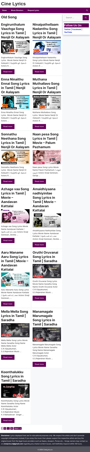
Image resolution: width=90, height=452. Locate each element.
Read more (7, 72)
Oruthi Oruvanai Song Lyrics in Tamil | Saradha (45, 256)
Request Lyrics (33, 10)
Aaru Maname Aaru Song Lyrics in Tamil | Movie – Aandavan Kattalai (14, 260)
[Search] (86, 17)
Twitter (67, 29)
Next (17, 428)
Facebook (76, 29)
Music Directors (17, 10)
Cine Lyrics (13, 3)
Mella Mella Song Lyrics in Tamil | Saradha (14, 316)
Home (4, 10)
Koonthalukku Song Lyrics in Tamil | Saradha (13, 376)
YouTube (68, 32)
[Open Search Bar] (87, 10)
